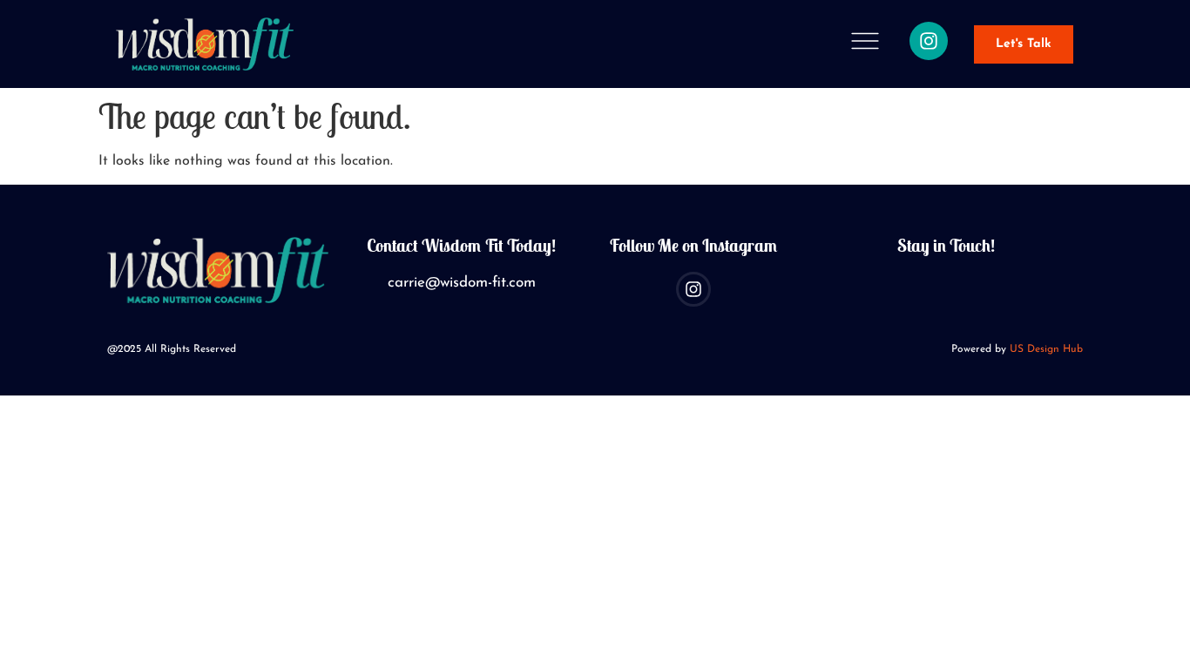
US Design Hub (1046, 349)
